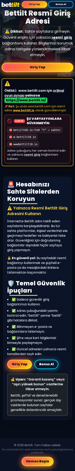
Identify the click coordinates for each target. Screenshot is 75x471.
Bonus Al (60, 4)
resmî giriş (62, 37)
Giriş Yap (34, 4)
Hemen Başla (37, 461)
